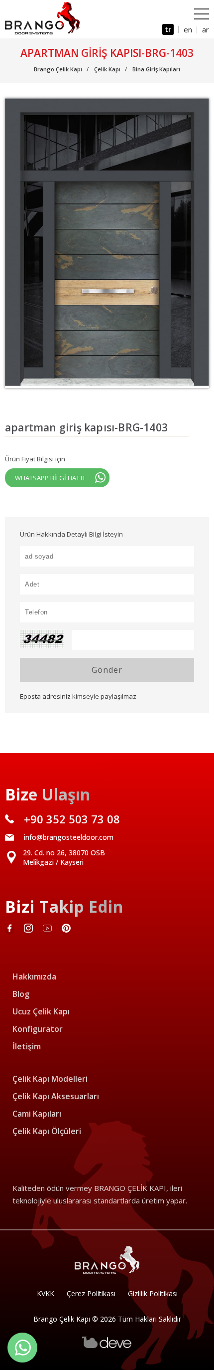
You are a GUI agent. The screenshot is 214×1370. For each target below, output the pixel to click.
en (188, 29)
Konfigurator (37, 1028)
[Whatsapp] (22, 1348)
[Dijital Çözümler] (107, 1346)
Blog (20, 993)
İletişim (26, 1046)
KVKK (45, 1293)
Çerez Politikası (91, 1293)
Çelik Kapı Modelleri (50, 1078)
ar (205, 29)
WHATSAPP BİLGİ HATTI (50, 477)
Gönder (107, 669)
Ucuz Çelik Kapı (41, 1011)
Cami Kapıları (36, 1113)
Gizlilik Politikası (153, 1293)
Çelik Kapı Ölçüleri (46, 1131)
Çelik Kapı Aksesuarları (55, 1096)
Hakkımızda (34, 976)
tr (168, 29)
